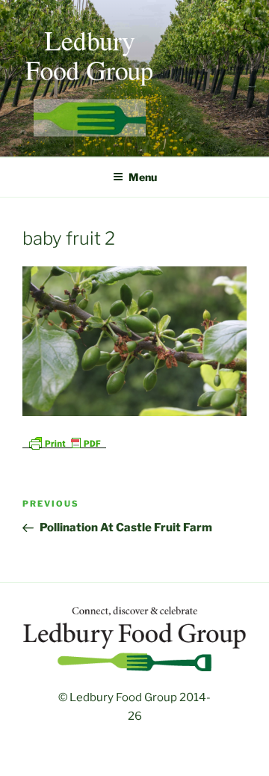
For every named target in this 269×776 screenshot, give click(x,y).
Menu (143, 177)
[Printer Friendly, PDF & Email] (64, 442)
